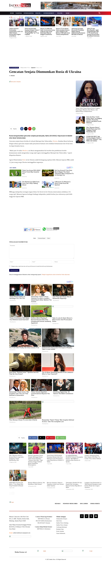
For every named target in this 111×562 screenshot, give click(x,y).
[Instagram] (82, 516)
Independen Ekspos (61, 518)
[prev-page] (10, 493)
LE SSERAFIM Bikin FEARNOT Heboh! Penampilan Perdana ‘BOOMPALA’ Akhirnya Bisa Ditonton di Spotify (74, 458)
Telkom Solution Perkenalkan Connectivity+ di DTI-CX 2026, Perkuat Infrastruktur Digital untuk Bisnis (16, 32)
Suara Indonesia (60, 533)
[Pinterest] (30, 128)
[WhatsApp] (34, 128)
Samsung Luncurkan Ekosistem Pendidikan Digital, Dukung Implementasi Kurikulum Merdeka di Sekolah (78, 31)
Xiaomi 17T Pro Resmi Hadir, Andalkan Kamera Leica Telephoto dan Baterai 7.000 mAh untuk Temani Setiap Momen (63, 31)
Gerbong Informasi (61, 527)
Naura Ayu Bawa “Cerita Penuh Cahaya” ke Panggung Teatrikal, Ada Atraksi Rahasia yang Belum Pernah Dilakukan (94, 119)
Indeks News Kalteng (62, 523)
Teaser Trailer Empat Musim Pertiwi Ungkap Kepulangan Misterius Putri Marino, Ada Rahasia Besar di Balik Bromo (88, 110)
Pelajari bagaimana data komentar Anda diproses (56, 274)
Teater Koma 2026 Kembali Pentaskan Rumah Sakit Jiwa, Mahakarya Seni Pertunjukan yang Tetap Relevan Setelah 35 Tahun (55, 458)
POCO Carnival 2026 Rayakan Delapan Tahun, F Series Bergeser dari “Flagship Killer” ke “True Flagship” (32, 31)
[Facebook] (22, 128)
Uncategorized (14, 67)
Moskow (25, 150)
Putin (24, 160)
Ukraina (55, 141)
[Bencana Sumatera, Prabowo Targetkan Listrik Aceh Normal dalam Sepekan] (55, 475)
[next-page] (13, 493)
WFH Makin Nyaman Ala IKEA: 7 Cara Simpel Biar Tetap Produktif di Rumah (16, 484)
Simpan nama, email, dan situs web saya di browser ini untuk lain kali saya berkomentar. (32, 266)
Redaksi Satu (60, 529)
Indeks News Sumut (61, 525)
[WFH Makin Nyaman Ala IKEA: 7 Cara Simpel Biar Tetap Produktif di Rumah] (17, 475)
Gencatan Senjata (41, 238)
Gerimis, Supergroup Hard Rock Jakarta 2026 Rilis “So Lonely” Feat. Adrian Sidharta (93, 457)
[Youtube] (96, 516)
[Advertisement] (55, 52)
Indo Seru (59, 521)
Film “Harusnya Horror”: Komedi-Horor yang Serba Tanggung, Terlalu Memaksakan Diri (93, 129)
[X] (26, 128)
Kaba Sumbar (60, 531)
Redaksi (13, 75)
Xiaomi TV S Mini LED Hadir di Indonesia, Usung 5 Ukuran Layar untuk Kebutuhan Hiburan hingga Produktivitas (47, 31)
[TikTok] (86, 516)
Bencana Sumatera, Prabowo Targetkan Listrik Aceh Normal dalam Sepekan (55, 484)
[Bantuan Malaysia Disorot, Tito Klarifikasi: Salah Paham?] (36, 475)
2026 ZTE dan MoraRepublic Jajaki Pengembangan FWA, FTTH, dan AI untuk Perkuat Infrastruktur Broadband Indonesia (93, 32)
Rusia (49, 238)
